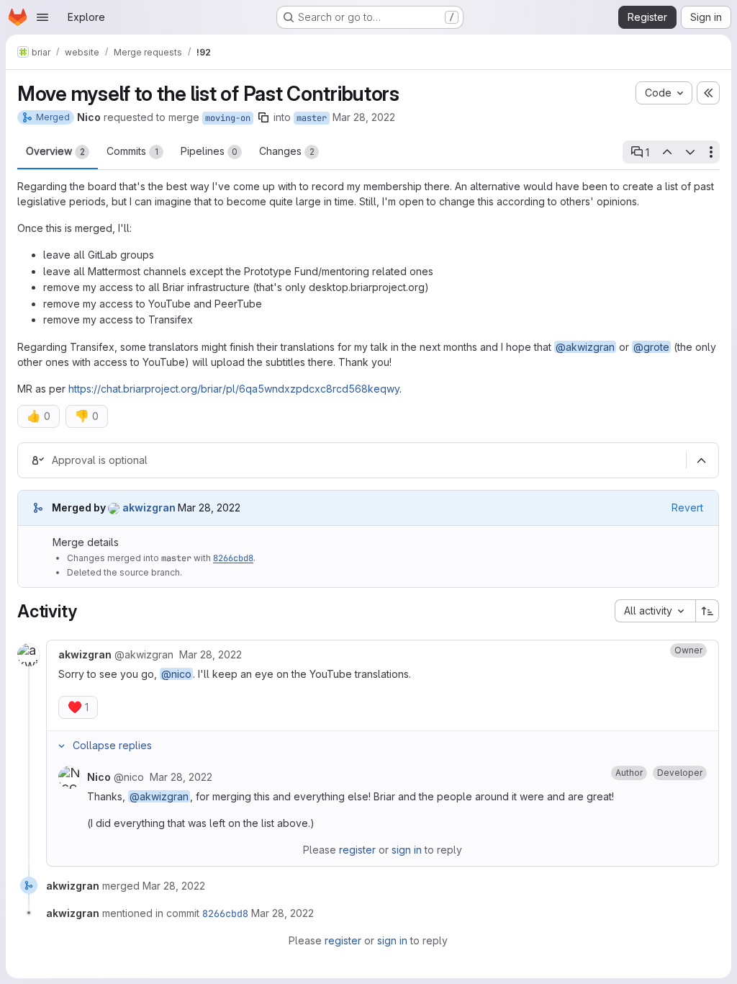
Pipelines (209, 151)
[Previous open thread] (666, 152)
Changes (287, 151)
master (312, 118)
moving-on (227, 118)
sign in (407, 850)
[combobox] (655, 610)
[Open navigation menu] (42, 17)
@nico (176, 674)
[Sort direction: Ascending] (707, 610)
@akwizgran (585, 347)
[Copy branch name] (263, 117)
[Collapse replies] (61, 745)
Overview (55, 151)
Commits (132, 151)
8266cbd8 (233, 558)
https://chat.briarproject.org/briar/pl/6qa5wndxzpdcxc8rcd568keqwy (233, 389)
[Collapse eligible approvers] (701, 461)
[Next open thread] (690, 152)
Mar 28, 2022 (364, 117)
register (357, 850)
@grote (651, 347)
